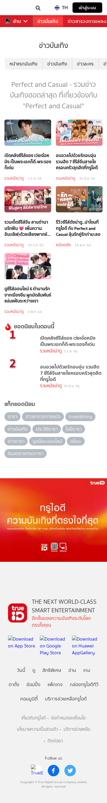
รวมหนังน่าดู (14, 178)
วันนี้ (21, 670)
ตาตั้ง (14, 684)
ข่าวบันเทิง (47, 21)
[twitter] (70, 771)
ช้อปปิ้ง (33, 684)
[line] (37, 771)
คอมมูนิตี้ (29, 698)
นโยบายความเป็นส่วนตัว (37, 729)
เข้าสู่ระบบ (87, 7)
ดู (33, 670)
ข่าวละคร (85, 63)
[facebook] (53, 771)
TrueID (17, 7)
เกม (86, 670)
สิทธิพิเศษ (52, 670)
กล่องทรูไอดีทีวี (84, 684)
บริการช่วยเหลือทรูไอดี (66, 698)
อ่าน (17, 21)
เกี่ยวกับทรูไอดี (33, 718)
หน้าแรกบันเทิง (23, 63)
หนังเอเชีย (63, 245)
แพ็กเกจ (55, 684)
